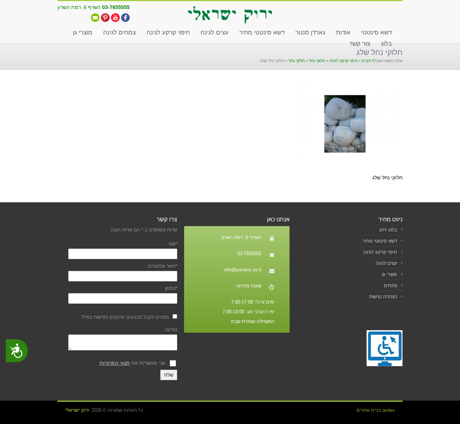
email (95, 17)
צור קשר (359, 43)
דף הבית (369, 61)
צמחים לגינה (119, 32)
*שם (173, 243)
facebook (125, 17)
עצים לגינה (215, 32)
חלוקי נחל (317, 61)
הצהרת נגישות (383, 296)
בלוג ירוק (388, 229)
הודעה (171, 329)
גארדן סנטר (310, 32)
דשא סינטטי (376, 32)
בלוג (386, 43)
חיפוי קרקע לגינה (168, 32)
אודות (343, 32)
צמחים (390, 285)
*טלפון (171, 288)
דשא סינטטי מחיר (262, 32)
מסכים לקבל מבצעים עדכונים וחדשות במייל (125, 317)
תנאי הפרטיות (115, 363)
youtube (115, 17)
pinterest (105, 17)
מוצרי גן (82, 32)
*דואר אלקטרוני (162, 266)
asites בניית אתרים (375, 410)
